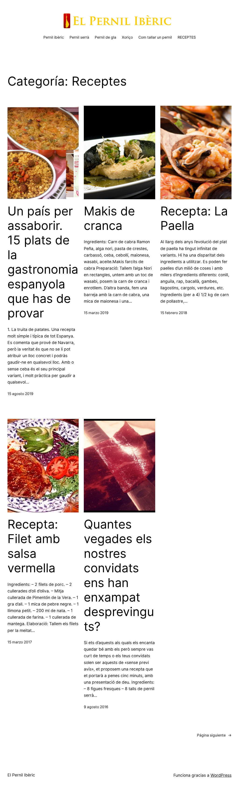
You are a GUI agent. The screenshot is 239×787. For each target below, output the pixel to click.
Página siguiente (214, 735)
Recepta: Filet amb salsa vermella (33, 546)
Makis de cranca (109, 218)
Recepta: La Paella (194, 218)
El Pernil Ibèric (21, 774)
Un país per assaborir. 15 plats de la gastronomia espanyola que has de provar (42, 262)
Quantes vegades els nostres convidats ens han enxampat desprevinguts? (119, 575)
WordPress (221, 775)
